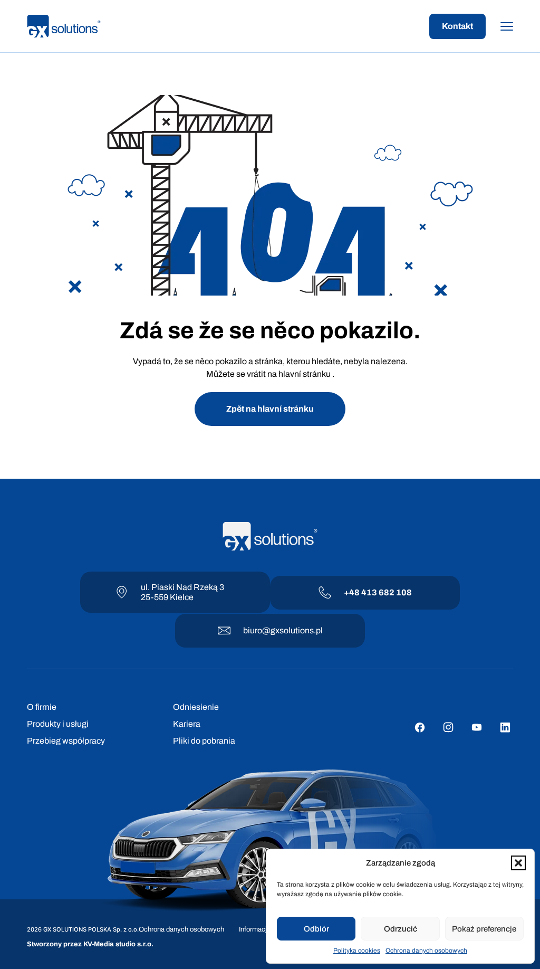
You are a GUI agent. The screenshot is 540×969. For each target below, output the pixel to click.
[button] (518, 863)
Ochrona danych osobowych (426, 950)
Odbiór (316, 929)
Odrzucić (400, 929)
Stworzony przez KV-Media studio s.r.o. (90, 944)
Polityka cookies (356, 950)
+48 (352, 592)
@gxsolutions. (289, 630)
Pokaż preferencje (484, 929)
